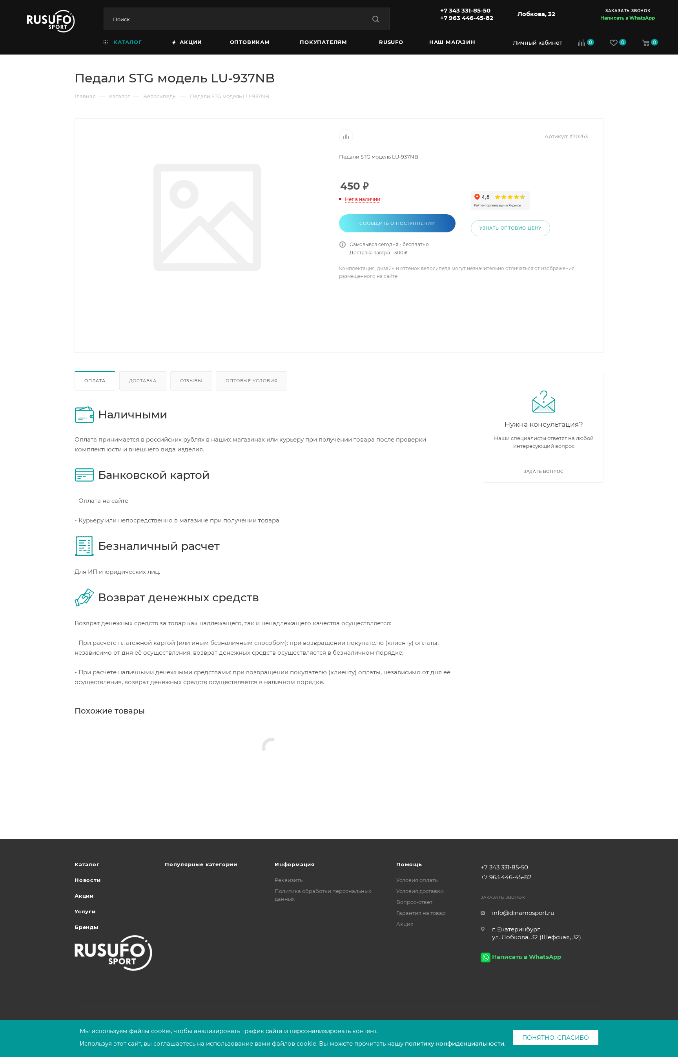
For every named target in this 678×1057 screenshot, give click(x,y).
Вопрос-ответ (414, 902)
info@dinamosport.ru (523, 912)
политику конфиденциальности (454, 1043)
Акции (84, 896)
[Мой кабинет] (535, 42)
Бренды (86, 927)
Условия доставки (420, 891)
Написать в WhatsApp (627, 18)
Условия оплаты (417, 880)
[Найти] (375, 19)
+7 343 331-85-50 (465, 10)
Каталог (87, 864)
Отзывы (191, 380)
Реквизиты (289, 880)
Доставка (143, 380)
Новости (88, 880)
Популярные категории (201, 864)
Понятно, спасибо (555, 1037)
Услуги (85, 911)
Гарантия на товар (421, 913)
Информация (295, 864)
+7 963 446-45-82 (466, 18)
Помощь (409, 864)
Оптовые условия (251, 380)
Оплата (95, 380)
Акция (405, 924)
